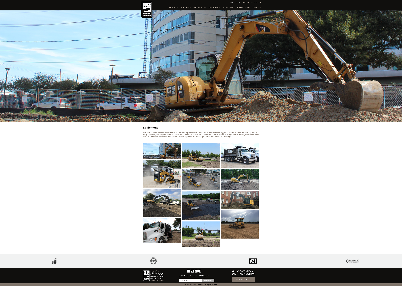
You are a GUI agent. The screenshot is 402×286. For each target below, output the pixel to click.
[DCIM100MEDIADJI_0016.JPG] (240, 179)
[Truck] (240, 155)
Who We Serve (228, 8)
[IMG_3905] (201, 234)
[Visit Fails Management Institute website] (250, 261)
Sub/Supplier (256, 3)
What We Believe (243, 8)
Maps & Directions (157, 280)
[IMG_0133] (162, 230)
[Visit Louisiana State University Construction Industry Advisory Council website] (151, 261)
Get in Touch (243, 279)
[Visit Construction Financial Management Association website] (51, 261)
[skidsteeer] (162, 174)
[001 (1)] (240, 224)
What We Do (185, 8)
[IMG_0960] (162, 203)
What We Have (214, 8)
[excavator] (162, 151)
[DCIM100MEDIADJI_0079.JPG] (201, 179)
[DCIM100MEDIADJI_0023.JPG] (201, 205)
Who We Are (172, 8)
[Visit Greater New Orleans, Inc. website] (350, 261)
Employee (245, 3)
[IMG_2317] (240, 200)
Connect (256, 8)
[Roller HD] (201, 155)
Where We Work (199, 8)
